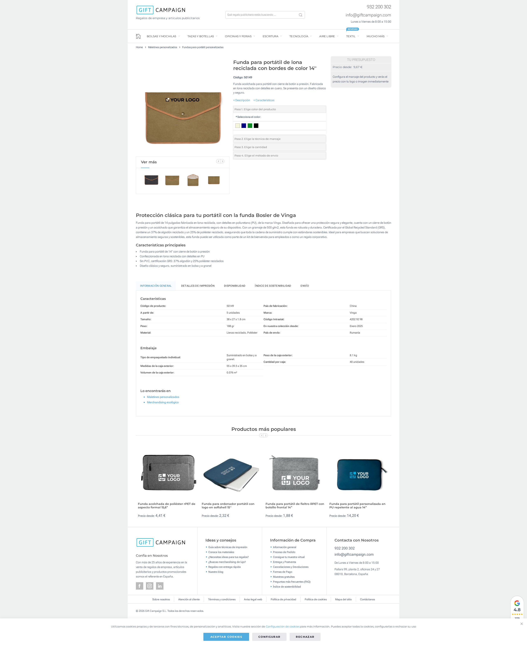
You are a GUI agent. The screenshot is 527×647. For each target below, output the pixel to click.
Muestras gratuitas (284, 576)
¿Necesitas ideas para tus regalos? (228, 557)
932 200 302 (379, 7)
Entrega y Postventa (284, 562)
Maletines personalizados (162, 47)
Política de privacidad (283, 599)
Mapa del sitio (343, 599)
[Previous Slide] (218, 161)
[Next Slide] (222, 161)
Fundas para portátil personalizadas (202, 47)
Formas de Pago (282, 571)
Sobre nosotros (161, 599)
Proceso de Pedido (284, 552)
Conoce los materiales (221, 552)
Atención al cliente (189, 599)
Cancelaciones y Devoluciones (290, 566)
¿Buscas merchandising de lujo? (227, 562)
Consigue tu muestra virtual (289, 557)
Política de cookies (316, 599)
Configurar (269, 636)
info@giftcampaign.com (368, 15)
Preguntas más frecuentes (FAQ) (291, 581)
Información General (156, 285)
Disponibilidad (234, 285)
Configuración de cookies (283, 626)
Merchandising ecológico (163, 402)
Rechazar (305, 636)
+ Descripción (241, 100)
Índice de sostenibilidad (273, 285)
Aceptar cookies (226, 636)
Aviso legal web (253, 599)
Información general (284, 547)
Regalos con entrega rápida (224, 566)
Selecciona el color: (248, 116)
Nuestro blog (215, 571)
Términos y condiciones (222, 599)
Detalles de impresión (198, 285)
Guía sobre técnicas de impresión (227, 547)
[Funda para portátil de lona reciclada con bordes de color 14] (183, 107)
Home (139, 47)
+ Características (263, 100)
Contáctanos (367, 599)
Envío (305, 285)
